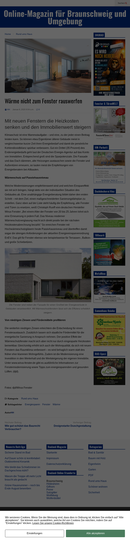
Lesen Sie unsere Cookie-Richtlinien (53, 523)
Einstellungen (34, 533)
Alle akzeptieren (95, 533)
